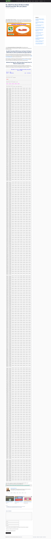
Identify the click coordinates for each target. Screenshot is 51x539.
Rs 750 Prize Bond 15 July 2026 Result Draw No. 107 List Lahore (40, 27)
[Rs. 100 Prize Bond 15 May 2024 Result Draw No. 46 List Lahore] (10, 498)
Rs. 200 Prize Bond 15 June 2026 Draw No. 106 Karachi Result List (39, 30)
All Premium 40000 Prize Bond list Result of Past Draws (40, 41)
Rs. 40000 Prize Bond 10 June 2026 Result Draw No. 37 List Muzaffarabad (40, 38)
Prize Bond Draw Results (25, 59)
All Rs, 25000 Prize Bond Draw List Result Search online (40, 43)
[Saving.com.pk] (9, 1)
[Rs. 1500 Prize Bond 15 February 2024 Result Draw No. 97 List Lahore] (19, 498)
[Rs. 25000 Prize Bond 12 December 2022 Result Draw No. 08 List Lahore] (28, 498)
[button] (44, 1)
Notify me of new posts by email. (10, 530)
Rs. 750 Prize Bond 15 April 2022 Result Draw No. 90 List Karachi (14, 507)
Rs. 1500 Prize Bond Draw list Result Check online (40, 25)
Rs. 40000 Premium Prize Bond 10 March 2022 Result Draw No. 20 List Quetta (16, 506)
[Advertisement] (19, 14)
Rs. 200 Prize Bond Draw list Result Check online (39, 33)
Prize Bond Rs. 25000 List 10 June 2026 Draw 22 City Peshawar (39, 35)
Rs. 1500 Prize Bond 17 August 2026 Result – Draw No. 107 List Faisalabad (40, 20)
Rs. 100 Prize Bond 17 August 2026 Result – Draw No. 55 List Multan (40, 23)
